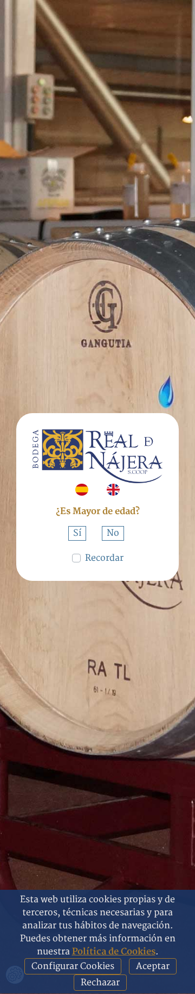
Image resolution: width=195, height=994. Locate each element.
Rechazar (100, 982)
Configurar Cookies (72, 966)
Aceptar (153, 966)
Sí (77, 533)
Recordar (104, 558)
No (113, 533)
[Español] (81, 489)
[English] (113, 489)
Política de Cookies (113, 951)
